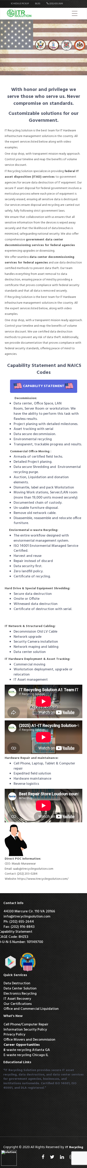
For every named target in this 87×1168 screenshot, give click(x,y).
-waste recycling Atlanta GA (27, 1050)
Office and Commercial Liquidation (31, 1009)
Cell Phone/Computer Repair (26, 1024)
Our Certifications (18, 1004)
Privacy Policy (14, 1035)
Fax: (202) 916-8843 (19, 927)
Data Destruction (17, 983)
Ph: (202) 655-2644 (19, 922)
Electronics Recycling (20, 994)
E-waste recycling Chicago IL (26, 1055)
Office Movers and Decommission (29, 1040)
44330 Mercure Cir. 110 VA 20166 (29, 911)
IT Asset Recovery (17, 999)
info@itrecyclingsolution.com (27, 917)
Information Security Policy (25, 1030)
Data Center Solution (20, 988)
